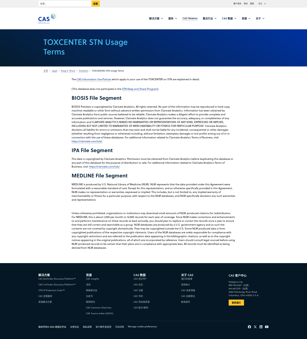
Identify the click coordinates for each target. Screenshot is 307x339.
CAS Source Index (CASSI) (99, 313)
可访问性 (119, 326)
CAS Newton (190, 18)
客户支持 (237, 3)
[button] (263, 4)
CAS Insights (92, 278)
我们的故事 (186, 278)
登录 (252, 3)
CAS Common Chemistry (98, 307)
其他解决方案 (45, 301)
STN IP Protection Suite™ (51, 290)
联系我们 (236, 302)
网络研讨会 (91, 290)
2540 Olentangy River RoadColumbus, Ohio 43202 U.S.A (243, 293)
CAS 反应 (138, 284)
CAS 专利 (138, 296)
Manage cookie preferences (142, 326)
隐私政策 (87, 326)
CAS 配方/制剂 (141, 307)
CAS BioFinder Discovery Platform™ (57, 278)
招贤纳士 (185, 284)
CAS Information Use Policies (94, 79)
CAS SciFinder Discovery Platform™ (56, 284)
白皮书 (89, 296)
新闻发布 (185, 301)
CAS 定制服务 (45, 296)
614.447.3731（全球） (239, 288)
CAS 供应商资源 (142, 301)
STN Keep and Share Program (139, 89)
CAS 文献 (138, 290)
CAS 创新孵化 (188, 296)
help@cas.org (236, 281)
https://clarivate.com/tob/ (87, 141)
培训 (246, 3)
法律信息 (74, 326)
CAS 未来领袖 (188, 290)
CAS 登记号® (140, 278)
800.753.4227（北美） (239, 285)
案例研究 (90, 301)
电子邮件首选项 (103, 326)
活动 (88, 284)
